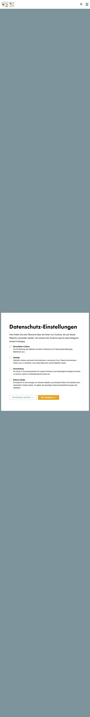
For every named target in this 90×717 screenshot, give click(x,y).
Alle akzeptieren (47, 397)
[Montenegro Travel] (8, 4)
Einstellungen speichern (21, 397)
